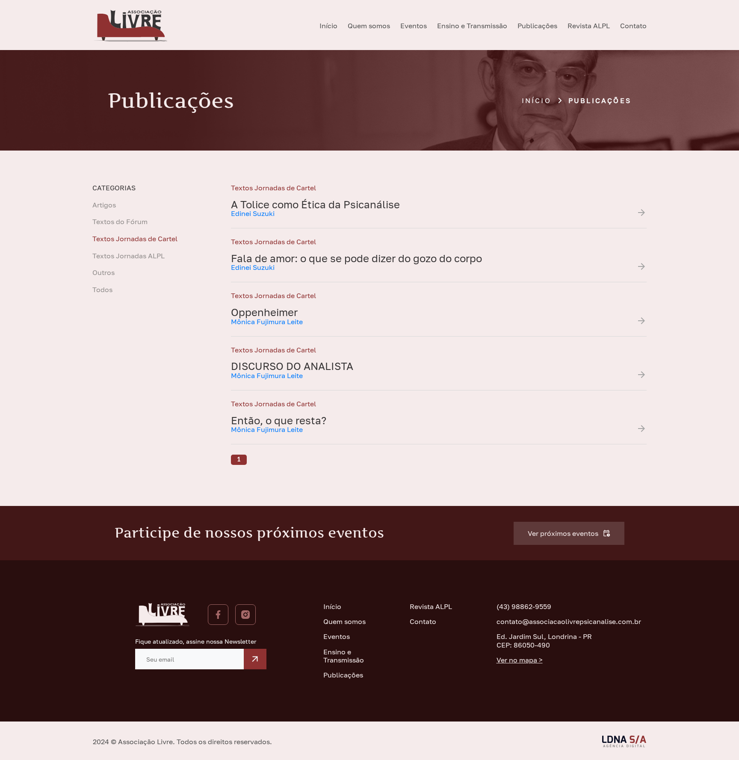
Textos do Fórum (120, 222)
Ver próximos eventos (563, 533)
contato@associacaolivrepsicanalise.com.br (550, 622)
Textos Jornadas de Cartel (134, 239)
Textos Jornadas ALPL (128, 256)
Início (328, 26)
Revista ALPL (589, 26)
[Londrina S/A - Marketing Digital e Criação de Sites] (624, 741)
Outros (103, 272)
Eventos (413, 26)
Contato (633, 26)
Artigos (104, 205)
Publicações (537, 26)
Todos (102, 290)
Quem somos (369, 26)
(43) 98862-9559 (524, 607)
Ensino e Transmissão (472, 26)
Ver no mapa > (520, 660)
